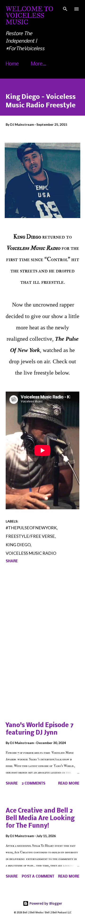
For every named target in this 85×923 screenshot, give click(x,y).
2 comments (33, 783)
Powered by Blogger (45, 903)
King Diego (18, 544)
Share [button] (12, 561)
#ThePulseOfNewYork (31, 527)
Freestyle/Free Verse (30, 536)
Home (12, 64)
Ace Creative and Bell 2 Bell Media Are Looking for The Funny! (40, 818)
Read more (68, 783)
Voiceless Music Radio (31, 553)
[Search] (65, 8)
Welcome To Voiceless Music (29, 15)
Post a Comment (38, 876)
